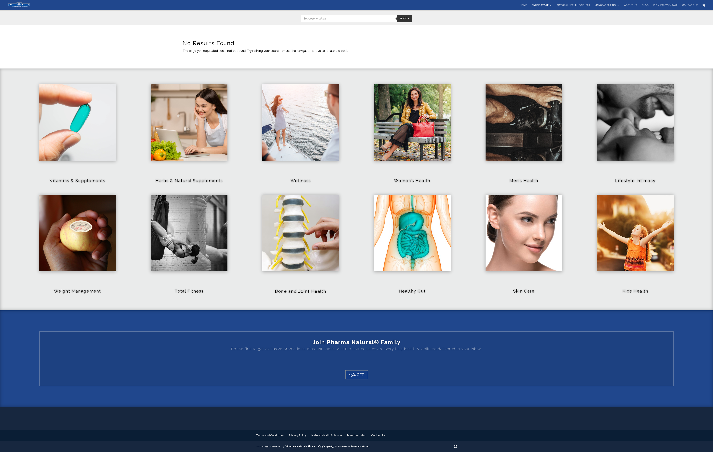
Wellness (301, 180)
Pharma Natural (296, 446)
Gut (422, 291)
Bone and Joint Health (300, 291)
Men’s (516, 180)
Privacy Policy (298, 435)
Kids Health (635, 291)
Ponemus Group (360, 446)
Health (530, 180)
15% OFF (356, 375)
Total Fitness (189, 291)
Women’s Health (412, 180)
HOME (523, 5)
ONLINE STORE (540, 5)
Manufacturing (356, 435)
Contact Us (378, 435)
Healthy (408, 291)
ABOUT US (630, 5)
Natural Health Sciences (326, 435)
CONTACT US (690, 5)
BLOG (645, 5)
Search (404, 18)
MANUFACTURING (605, 5)
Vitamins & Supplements (77, 180)
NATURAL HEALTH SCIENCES (573, 5)
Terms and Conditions (270, 435)
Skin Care (524, 291)
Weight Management (77, 291)
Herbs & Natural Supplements (189, 180)
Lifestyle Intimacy (635, 180)
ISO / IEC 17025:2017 (665, 5)
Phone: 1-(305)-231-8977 (322, 446)
